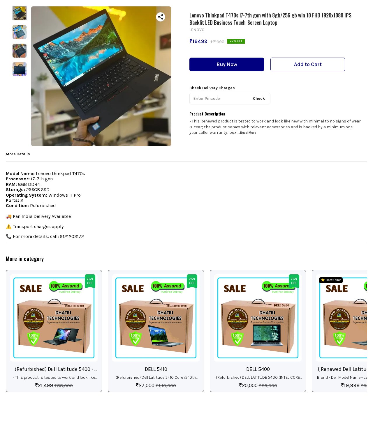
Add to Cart (308, 64)
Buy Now (227, 64)
